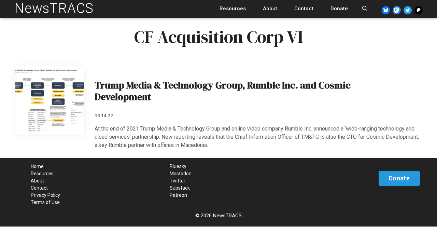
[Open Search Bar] (365, 8)
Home (37, 166)
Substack (180, 188)
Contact (303, 8)
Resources (233, 8)
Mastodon (181, 173)
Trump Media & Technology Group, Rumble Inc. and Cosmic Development (223, 91)
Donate (339, 8)
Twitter (177, 180)
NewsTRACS (54, 8)
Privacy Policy (45, 195)
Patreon (178, 195)
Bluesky (178, 166)
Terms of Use (45, 202)
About (270, 8)
